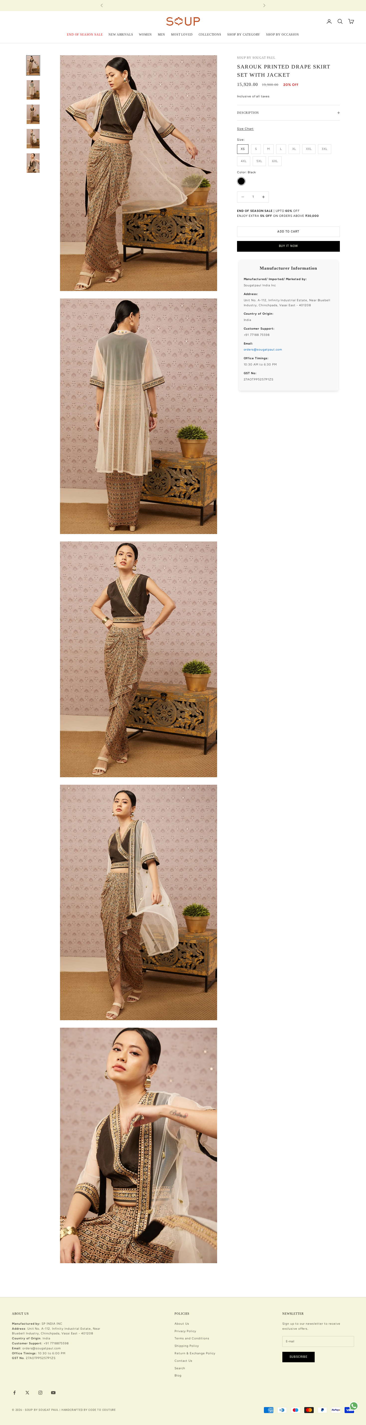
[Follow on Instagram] (40, 1392)
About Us (182, 1323)
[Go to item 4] (33, 138)
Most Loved (181, 34)
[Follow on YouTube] (53, 1392)
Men (161, 34)
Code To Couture (102, 1410)
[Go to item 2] (33, 90)
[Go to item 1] (33, 65)
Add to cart (288, 231)
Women (145, 34)
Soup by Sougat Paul (256, 57)
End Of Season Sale (85, 34)
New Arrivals (121, 34)
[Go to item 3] (33, 114)
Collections (210, 34)
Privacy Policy (185, 1331)
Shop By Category (243, 34)
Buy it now (288, 246)
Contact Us (183, 1361)
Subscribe (298, 1357)
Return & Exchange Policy (195, 1353)
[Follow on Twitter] (27, 1392)
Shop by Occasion (282, 34)
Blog (178, 1375)
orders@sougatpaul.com (263, 349)
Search (180, 1368)
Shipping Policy (187, 1346)
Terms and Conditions (192, 1338)
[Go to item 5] (33, 163)
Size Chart (245, 128)
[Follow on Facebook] (14, 1392)
